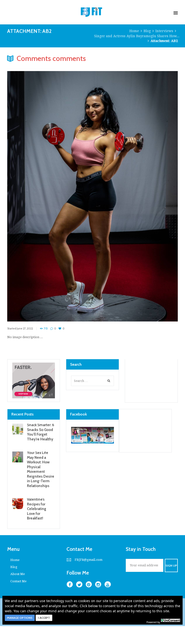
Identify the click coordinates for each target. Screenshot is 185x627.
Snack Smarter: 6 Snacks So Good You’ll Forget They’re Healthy (40, 432)
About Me (17, 574)
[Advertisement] (151, 381)
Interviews (164, 31)
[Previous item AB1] (49, 189)
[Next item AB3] (135, 189)
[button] (20, 618)
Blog (147, 31)
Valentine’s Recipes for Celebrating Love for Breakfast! (36, 508)
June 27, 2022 (25, 328)
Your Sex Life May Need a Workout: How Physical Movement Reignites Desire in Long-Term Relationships (40, 469)
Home (134, 31)
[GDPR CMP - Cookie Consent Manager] (170, 621)
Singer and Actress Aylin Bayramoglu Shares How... (136, 36)
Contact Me (18, 581)
